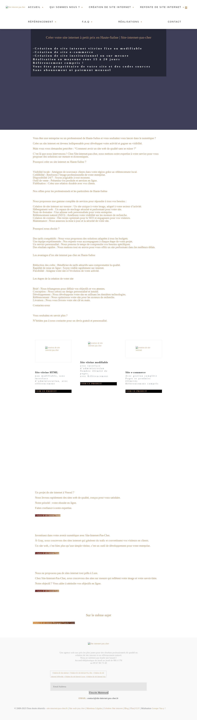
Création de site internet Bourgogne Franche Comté (54, 623)
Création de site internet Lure (47, 591)
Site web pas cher (77, 708)
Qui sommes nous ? (65, 7)
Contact (174, 21)
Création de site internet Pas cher (81, 673)
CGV (137, 708)
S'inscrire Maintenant (98, 692)
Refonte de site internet (160, 7)
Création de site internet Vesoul (47, 515)
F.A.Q (86, 21)
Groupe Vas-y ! (159, 708)
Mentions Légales (94, 708)
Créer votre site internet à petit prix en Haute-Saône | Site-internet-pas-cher (98, 37)
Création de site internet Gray (47, 553)
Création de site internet (110, 7)
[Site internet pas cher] (16, 7)
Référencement (40, 21)
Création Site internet (113, 708)
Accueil (34, 7)
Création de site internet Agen (75, 676)
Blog (126, 708)
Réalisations (128, 21)
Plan (132, 708)
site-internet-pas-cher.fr (56, 708)
